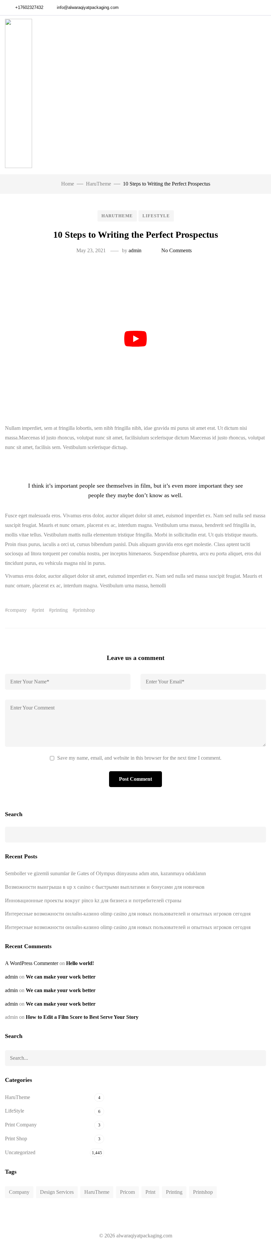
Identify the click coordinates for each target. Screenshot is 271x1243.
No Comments (176, 250)
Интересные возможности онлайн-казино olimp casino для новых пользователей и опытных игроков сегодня (128, 913)
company (17, 610)
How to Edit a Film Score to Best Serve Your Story (82, 1017)
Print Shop (16, 1138)
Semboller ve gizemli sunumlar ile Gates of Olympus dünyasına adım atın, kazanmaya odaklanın (105, 873)
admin (135, 250)
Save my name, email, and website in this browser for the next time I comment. (139, 758)
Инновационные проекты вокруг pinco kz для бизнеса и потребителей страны (93, 900)
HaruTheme (117, 215)
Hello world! (80, 963)
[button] (262, 95)
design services (57, 1192)
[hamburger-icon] (236, 95)
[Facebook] (253, 8)
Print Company (21, 1124)
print (39, 610)
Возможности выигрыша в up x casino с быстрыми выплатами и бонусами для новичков (105, 887)
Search (13, 814)
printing (60, 610)
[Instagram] (264, 8)
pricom (127, 1192)
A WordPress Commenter (31, 963)
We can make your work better (61, 977)
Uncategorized (20, 1152)
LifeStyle (156, 215)
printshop (85, 610)
